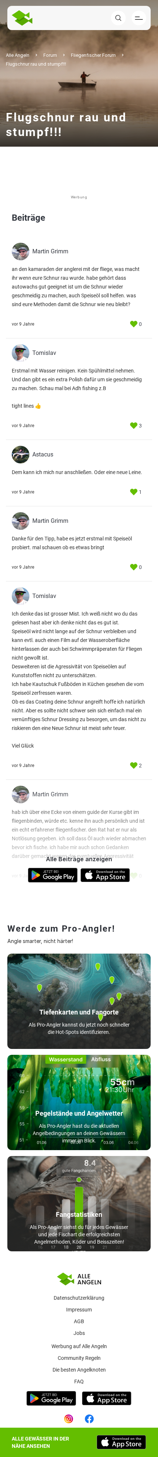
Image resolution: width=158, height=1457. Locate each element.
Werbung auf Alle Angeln (79, 1346)
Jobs (79, 1333)
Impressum (79, 1310)
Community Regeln (79, 1358)
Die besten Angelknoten (79, 1370)
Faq (79, 1381)
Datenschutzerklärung (79, 1298)
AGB (79, 1321)
